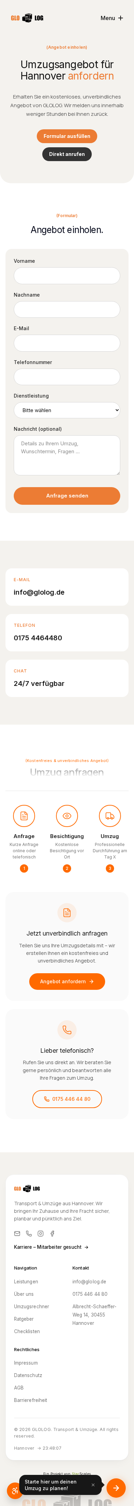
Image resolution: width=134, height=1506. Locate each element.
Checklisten (27, 1331)
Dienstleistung (31, 396)
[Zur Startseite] (27, 18)
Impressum (26, 1363)
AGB (19, 1388)
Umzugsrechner (31, 1306)
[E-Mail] (17, 1233)
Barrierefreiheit (30, 1400)
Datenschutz (28, 1375)
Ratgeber (24, 1319)
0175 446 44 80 (71, 1099)
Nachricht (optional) (38, 429)
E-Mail (21, 328)
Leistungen (26, 1281)
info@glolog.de (89, 1281)
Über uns (24, 1294)
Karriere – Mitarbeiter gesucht (51, 1247)
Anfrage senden (67, 495)
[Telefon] (29, 1233)
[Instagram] (40, 1233)
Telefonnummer (33, 362)
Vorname (24, 261)
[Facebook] (52, 1233)
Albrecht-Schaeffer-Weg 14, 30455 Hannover (94, 1315)
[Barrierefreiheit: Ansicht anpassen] (15, 1490)
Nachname (27, 295)
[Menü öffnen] (116, 1488)
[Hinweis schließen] (93, 1485)
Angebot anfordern (63, 981)
